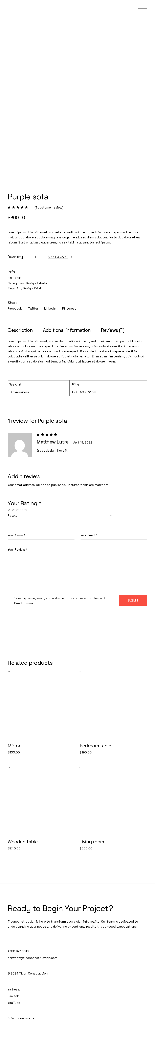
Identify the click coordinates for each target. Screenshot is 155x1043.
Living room (92, 842)
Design (31, 283)
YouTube (14, 1003)
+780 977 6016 (18, 951)
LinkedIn (14, 996)
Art (19, 288)
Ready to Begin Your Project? (60, 908)
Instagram (15, 989)
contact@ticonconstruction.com (32, 958)
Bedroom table (95, 746)
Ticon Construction (33, 973)
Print (37, 288)
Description (20, 330)
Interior (42, 283)
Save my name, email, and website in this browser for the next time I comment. (60, 600)
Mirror (14, 746)
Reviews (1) (112, 330)
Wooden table (23, 842)
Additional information (67, 330)
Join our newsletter (22, 1018)
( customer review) (49, 207)
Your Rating (24, 503)
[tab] (20, 330)
